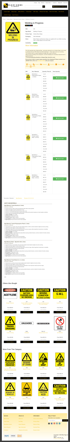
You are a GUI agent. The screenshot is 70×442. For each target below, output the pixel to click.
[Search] (43, 6)
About (27, 66)
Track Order (6, 421)
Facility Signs (29, 11)
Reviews (26, 198)
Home (4, 19)
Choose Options (10, 312)
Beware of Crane (26, 369)
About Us (42, 2)
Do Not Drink (60, 332)
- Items (59, 6)
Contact (36, 64)
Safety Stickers (21, 11)
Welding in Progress (30, 19)
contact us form (41, 60)
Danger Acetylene (10, 303)
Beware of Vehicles (10, 398)
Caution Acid (43, 398)
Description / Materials (9, 198)
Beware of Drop (43, 369)
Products (35, 2)
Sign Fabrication (22, 427)
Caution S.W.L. (60, 303)
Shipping (44, 64)
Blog (39, 2)
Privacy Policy (36, 421)
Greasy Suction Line (43, 332)
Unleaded (27, 332)
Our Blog (20, 421)
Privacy (59, 64)
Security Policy (36, 427)
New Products (15, 15)
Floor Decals (61, 11)
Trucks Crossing (10, 332)
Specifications (19, 198)
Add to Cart (60, 78)
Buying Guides (48, 2)
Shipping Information (23, 430)
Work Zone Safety (53, 11)
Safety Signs (14, 11)
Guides (33, 66)
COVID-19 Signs (7, 15)
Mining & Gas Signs (44, 11)
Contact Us (55, 2)
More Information (31, 45)
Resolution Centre (8, 424)
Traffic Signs (35, 11)
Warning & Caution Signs (19, 19)
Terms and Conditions (38, 418)
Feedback (6, 430)
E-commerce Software (57, 438)
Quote (30, 64)
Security (52, 64)
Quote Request (7, 427)
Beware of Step (60, 369)
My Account (6, 418)
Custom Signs (7, 11)
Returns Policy (36, 424)
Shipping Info (60, 2)
